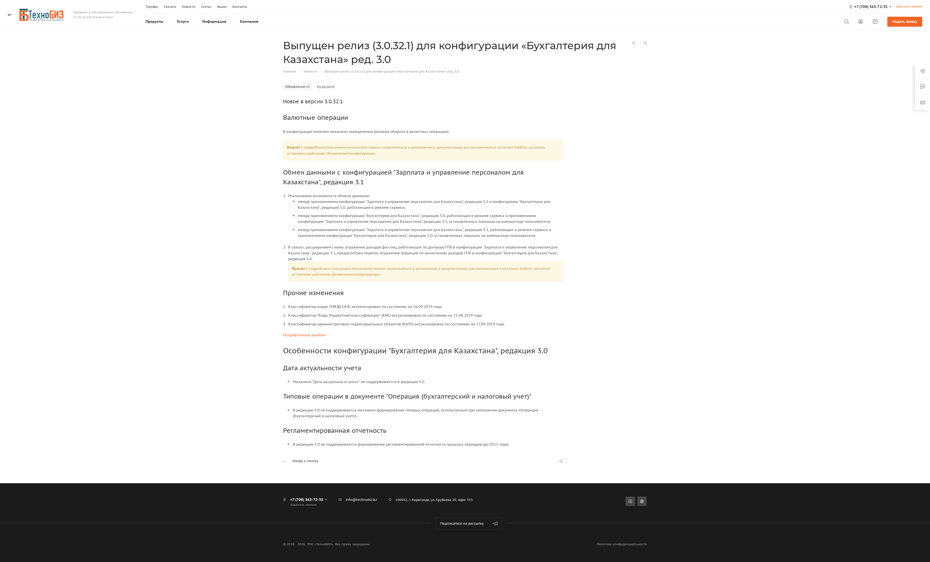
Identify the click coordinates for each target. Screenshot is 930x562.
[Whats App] (642, 501)
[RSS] (634, 42)
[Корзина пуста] (875, 21)
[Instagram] (630, 501)
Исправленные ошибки (304, 335)
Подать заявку (904, 21)
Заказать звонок (909, 6)
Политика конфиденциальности (622, 544)
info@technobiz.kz (361, 500)
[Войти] (860, 21)
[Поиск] (846, 21)
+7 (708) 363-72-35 (871, 6)
